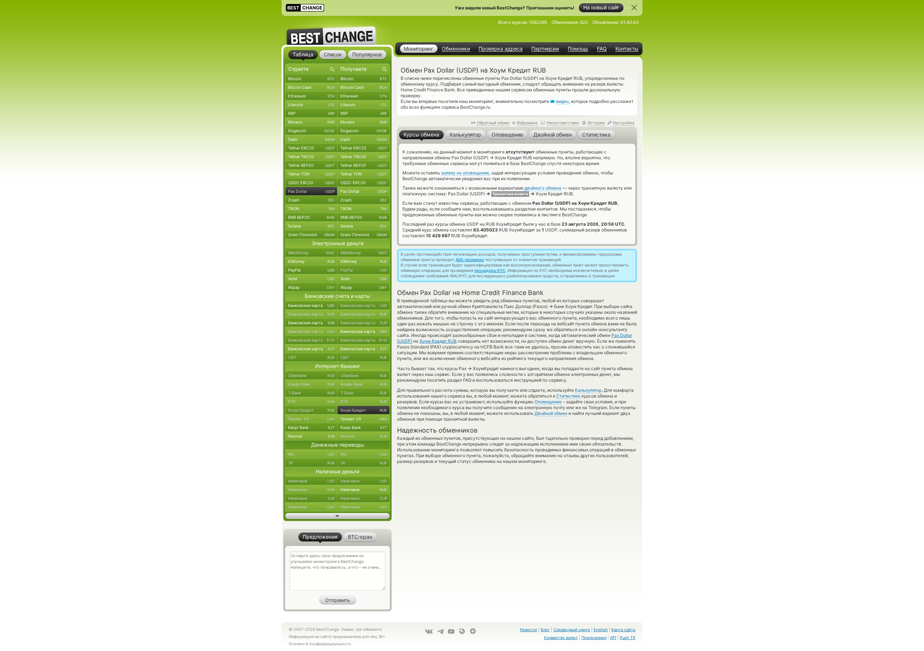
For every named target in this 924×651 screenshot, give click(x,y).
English (601, 629)
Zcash (311, 200)
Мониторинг (418, 48)
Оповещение (548, 401)
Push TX (627, 637)
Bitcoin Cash (311, 87)
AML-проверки (470, 259)
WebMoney (311, 252)
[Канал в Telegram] (440, 631)
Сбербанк (311, 375)
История (596, 122)
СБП (311, 357)
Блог (545, 629)
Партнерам (545, 49)
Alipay (311, 287)
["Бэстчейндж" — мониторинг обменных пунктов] (337, 30)
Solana (311, 226)
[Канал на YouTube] (451, 631)
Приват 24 (311, 418)
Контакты (626, 49)
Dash (311, 139)
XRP (311, 113)
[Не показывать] (634, 7)
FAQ (602, 49)
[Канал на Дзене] (473, 631)
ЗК (311, 462)
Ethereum (311, 96)
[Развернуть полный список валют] (337, 516)
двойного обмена (542, 188)
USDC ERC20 (311, 182)
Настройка (623, 122)
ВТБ (311, 401)
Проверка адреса (501, 49)
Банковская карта (311, 305)
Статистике (568, 396)
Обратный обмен (493, 122)
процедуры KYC (489, 270)
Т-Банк (311, 392)
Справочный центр (571, 629)
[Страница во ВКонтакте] (429, 631)
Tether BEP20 (311, 165)
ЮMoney (311, 261)
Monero (311, 122)
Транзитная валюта (510, 194)
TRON (311, 208)
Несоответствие (563, 122)
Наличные (311, 480)
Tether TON (311, 174)
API (613, 637)
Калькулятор (588, 390)
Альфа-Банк (311, 384)
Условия (297, 643)
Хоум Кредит (311, 410)
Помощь (578, 49)
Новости (528, 629)
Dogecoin (311, 130)
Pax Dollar (311, 191)
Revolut (311, 436)
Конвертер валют (561, 637)
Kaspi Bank (311, 427)
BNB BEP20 (311, 217)
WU (311, 454)
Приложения (593, 637)
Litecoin (311, 104)
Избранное (527, 122)
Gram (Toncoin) (311, 234)
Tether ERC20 (311, 148)
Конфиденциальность (330, 643)
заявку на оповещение (465, 172)
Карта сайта (623, 629)
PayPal (311, 270)
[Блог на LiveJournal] (462, 631)
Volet (311, 278)
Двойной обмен (551, 413)
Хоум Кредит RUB (438, 341)
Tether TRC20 (311, 156)
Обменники (456, 49)
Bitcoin (311, 78)
